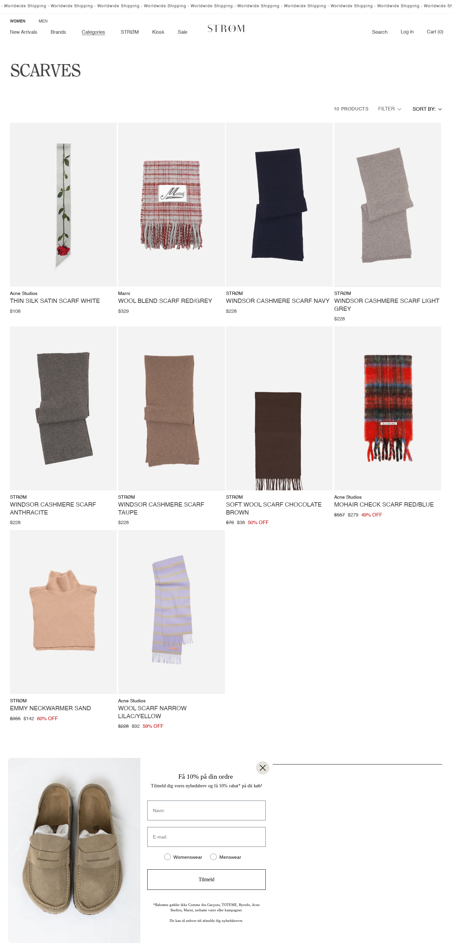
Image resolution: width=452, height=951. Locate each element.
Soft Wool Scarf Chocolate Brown (274, 509)
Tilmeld (206, 879)
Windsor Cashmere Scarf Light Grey (386, 305)
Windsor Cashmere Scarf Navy (278, 301)
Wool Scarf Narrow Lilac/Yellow (152, 712)
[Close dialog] (262, 767)
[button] (59, 32)
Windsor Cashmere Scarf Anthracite (53, 509)
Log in (407, 32)
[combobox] (427, 109)
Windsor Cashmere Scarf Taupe (161, 509)
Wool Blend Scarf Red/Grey (165, 301)
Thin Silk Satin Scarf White (55, 301)
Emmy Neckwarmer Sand (50, 709)
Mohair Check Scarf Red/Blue (384, 505)
